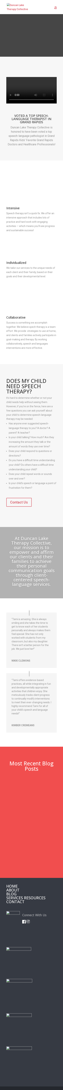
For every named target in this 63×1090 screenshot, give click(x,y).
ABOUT (12, 890)
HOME (12, 886)
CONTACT (15, 901)
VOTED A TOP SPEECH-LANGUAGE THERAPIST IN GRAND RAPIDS (31, 119)
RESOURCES (35, 897)
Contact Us (19, 502)
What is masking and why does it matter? (30, 824)
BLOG (11, 893)
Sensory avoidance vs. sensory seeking (30, 850)
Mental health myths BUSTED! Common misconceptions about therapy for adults (31, 796)
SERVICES (14, 897)
